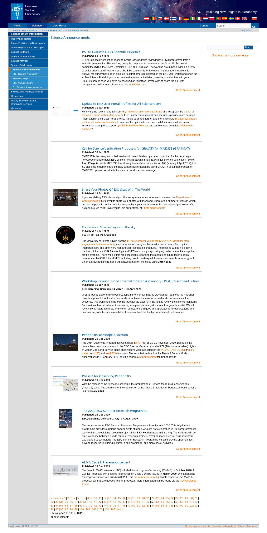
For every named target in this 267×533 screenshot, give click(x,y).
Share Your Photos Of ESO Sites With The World (116, 189)
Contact (204, 25)
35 (66, 502)
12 (104, 498)
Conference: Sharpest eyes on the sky (108, 227)
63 (52, 505)
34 (61, 502)
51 (143, 502)
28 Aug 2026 (244, 30)
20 (143, 498)
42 (100, 502)
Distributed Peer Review (134, 125)
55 (162, 502)
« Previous (57, 498)
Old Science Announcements (27, 87)
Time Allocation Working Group (144, 111)
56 (167, 502)
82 (143, 505)
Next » (119, 509)
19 (138, 498)
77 (119, 505)
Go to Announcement (188, 90)
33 (56, 502)
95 (56, 509)
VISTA (175, 349)
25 (167, 498)
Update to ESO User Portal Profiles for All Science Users (121, 103)
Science (37, 25)
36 (71, 502)
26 (172, 498)
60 (186, 502)
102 (94, 509)
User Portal (59, 25)
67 (71, 505)
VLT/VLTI (166, 349)
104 (107, 509)
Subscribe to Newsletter (224, 526)
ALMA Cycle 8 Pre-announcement (106, 462)
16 (124, 498)
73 (100, 505)
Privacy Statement (247, 526)
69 (80, 505)
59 (181, 502)
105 (113, 509)
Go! (254, 26)
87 (167, 505)
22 (152, 498)
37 (76, 502)
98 (71, 509)
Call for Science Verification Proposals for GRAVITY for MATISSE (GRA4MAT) (136, 148)
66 (66, 505)
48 (128, 502)
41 (95, 502)
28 (181, 498)
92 (191, 505)
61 (191, 502)
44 (109, 502)
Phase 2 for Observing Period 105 (106, 376)
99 (76, 509)
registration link (137, 84)
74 (104, 505)
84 (152, 505)
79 (128, 505)
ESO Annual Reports (23, 83)
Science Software (20, 52)
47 (124, 502)
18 (133, 498)
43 (104, 502)
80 (133, 505)
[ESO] (16, 11)
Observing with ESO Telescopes (27, 47)
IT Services (17, 96)
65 (61, 505)
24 (162, 498)
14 (114, 498)
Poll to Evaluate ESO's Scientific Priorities (111, 52)
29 (186, 498)
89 (176, 505)
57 (172, 502)
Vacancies (16, 108)
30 (191, 498)
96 (61, 509)
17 (128, 498)
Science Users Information (25, 30)
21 (148, 498)
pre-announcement (144, 477)
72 (95, 505)
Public (17, 25)
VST (182, 349)
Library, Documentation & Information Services (24, 102)
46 (119, 502)
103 (100, 509)
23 (157, 498)
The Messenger (21, 78)
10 (95, 498)
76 (114, 505)
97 (66, 509)
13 (109, 498)
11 (100, 498)
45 (114, 502)
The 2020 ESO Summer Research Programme (114, 410)
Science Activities (20, 61)
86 (162, 505)
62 (196, 502)
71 (90, 505)
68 (76, 505)
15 (119, 498)
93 (196, 505)
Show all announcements (230, 55)
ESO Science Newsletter (25, 74)
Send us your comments (197, 526)
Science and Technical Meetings (27, 91)
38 (80, 502)
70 (85, 505)
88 (172, 505)
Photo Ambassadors (153, 208)
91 (186, 505)
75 (109, 505)
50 (138, 502)
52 (148, 502)
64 (56, 505)
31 (196, 498)
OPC (137, 342)
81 (138, 505)
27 (176, 498)
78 (124, 505)
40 (90, 502)
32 (52, 502)
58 (176, 502)
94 (52, 509)
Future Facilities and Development (28, 43)
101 (88, 509)
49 (133, 502)
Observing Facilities (21, 38)
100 (81, 509)
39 (85, 502)
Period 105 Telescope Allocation (105, 335)
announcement (147, 357)
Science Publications (52, 30)
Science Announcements (77, 30)
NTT (97, 353)
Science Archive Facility (23, 56)
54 (157, 502)
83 (148, 505)
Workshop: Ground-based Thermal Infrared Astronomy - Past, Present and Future (140, 281)
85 (157, 505)
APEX (111, 353)
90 (181, 505)
